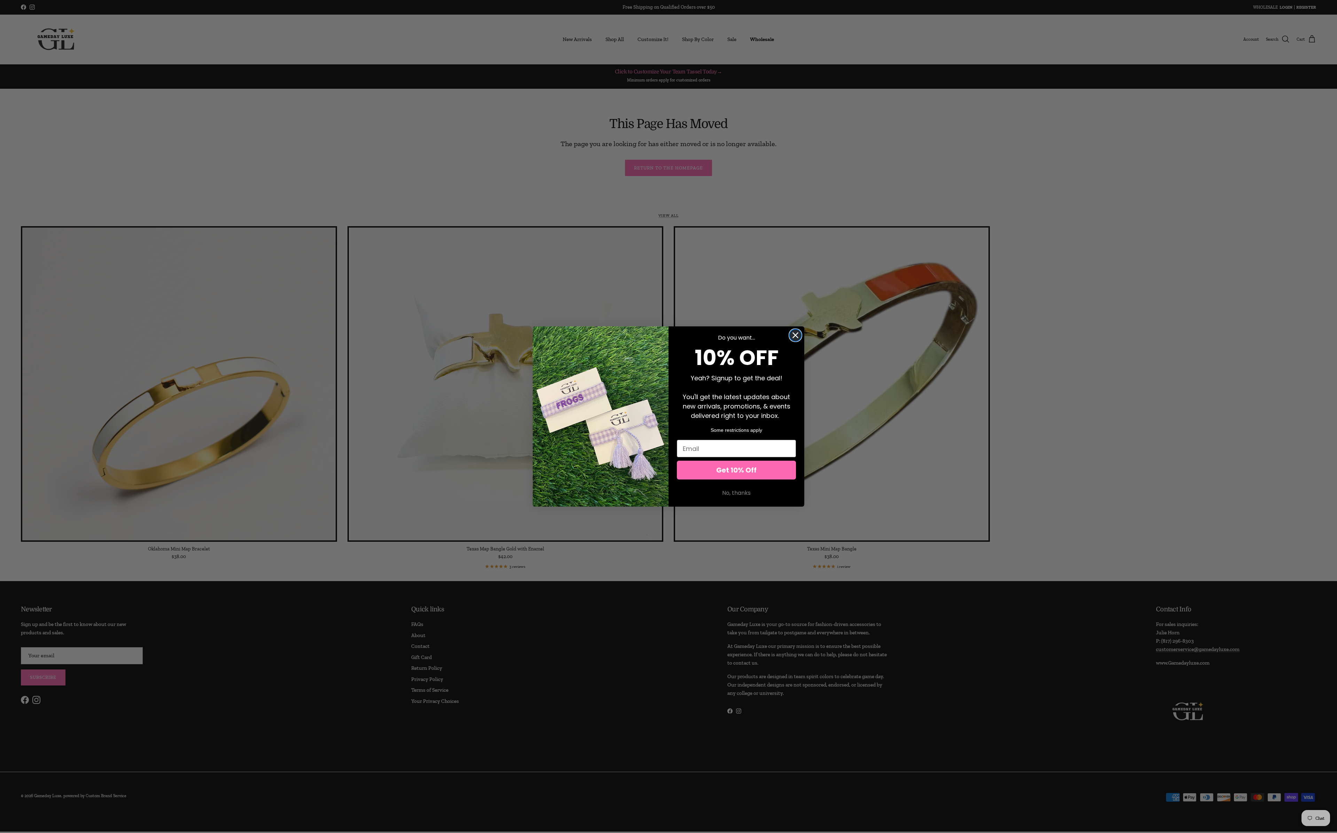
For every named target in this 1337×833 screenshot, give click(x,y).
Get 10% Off (736, 470)
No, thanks (736, 493)
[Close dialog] (795, 335)
